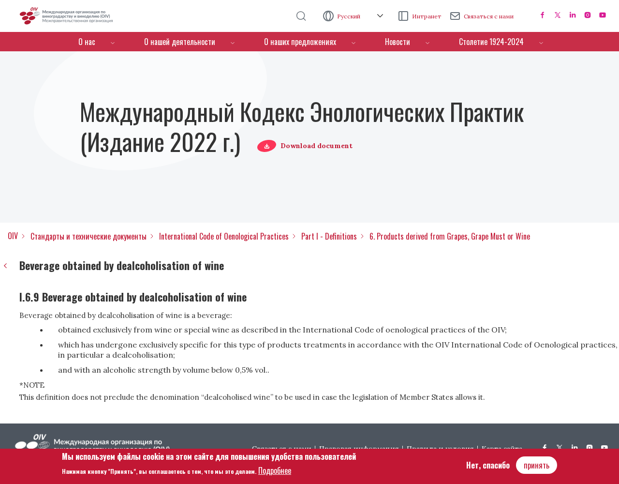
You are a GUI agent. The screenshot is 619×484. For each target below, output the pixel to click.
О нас (86, 41)
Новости (397, 41)
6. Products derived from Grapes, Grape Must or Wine (449, 236)
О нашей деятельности (179, 41)
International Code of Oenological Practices (224, 236)
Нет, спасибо (488, 465)
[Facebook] (542, 15)
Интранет (427, 16)
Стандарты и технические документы (88, 236)
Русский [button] (349, 16)
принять (536, 465)
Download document (316, 145)
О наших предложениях (300, 41)
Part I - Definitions (329, 236)
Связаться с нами (489, 16)
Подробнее (274, 470)
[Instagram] (587, 15)
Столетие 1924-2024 (491, 41)
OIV (13, 236)
